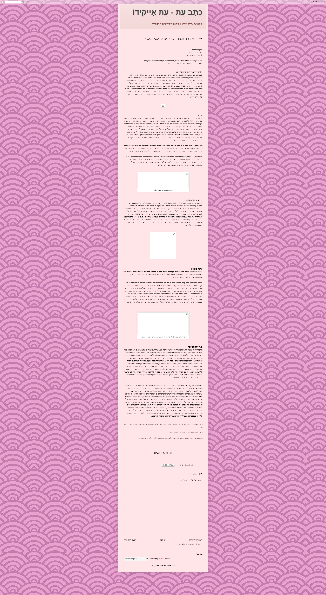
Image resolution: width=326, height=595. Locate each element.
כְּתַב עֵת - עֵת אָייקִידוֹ (167, 12)
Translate (167, 558)
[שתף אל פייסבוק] (166, 465)
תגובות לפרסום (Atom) (187, 544)
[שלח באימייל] (173, 465)
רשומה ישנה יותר (130, 540)
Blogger (154, 566)
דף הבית (163, 540)
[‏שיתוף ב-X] (168, 465)
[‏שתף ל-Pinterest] (163, 465)
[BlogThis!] (170, 465)
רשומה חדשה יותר (195, 540)
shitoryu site (169, 190)
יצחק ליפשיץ (194, 52)
